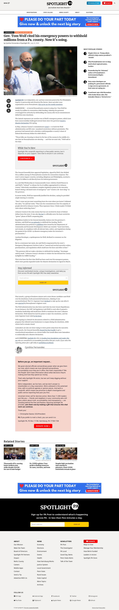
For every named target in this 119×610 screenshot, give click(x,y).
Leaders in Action (90, 555)
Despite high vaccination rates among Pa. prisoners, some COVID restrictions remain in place (65, 466)
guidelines (40, 224)
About (77, 12)
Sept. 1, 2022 (8, 445)
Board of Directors (20, 551)
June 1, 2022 (34, 445)
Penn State (41, 571)
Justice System (42, 565)
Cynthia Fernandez (35, 347)
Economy (40, 545)
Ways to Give (88, 545)
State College (48, 12)
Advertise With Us (20, 578)
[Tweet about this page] (9, 111)
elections (89, 12)
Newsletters (66, 541)
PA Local (63, 551)
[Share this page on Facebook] (9, 106)
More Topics (41, 581)
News (39, 541)
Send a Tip (18, 575)
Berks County (64, 12)
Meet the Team (19, 548)
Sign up (77, 524)
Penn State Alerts (66, 558)
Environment (42, 551)
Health (39, 558)
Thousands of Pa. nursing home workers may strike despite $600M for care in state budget (13, 466)
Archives (40, 585)
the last (41, 214)
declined (47, 301)
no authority (35, 222)
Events (39, 555)
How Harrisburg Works (45, 561)
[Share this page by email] (9, 101)
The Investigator (66, 548)
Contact (17, 571)
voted (47, 127)
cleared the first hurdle (47, 330)
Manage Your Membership (93, 548)
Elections (40, 548)
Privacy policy (102, 608)
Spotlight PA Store (90, 558)
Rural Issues (41, 575)
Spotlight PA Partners (22, 555)
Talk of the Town (66, 561)
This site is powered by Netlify (31, 608)
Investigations (32, 12)
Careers (16, 565)
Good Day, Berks (66, 555)
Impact (16, 558)
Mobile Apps (18, 568)
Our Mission (18, 545)
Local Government (44, 568)
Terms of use (95, 608)
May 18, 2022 (60, 445)
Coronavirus (9, 32)
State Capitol (42, 578)
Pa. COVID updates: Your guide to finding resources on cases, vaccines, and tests (40, 465)
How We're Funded (90, 551)
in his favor (37, 316)
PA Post (63, 545)
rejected (21, 303)
